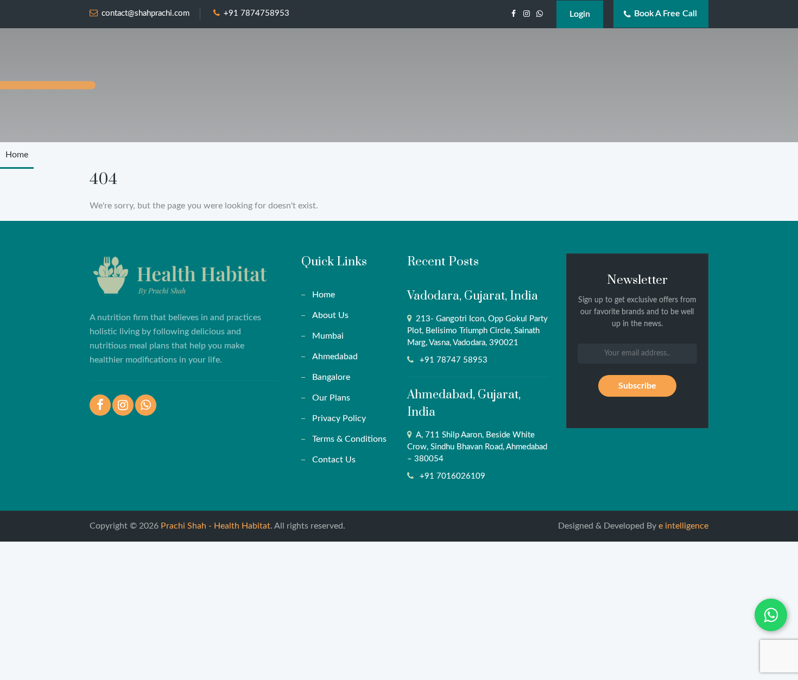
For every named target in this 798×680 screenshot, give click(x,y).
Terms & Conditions (349, 439)
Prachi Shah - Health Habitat (215, 526)
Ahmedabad (335, 356)
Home (16, 154)
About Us (330, 315)
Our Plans (331, 397)
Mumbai (328, 336)
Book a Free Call (665, 13)
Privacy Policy (339, 418)
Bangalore (331, 377)
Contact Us (334, 459)
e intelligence (683, 526)
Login (579, 14)
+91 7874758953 (256, 13)
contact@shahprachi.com (145, 13)
